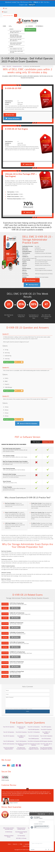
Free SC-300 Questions (21, 741)
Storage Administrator (17, 66)
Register (5, 12)
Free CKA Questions (46, 738)
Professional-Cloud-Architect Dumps (21, 828)
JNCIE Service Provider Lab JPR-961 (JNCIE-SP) (16, 44)
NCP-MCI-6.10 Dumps (21, 838)
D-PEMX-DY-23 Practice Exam (17, 652)
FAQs (21, 844)
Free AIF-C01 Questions (8, 736)
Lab (10, 26)
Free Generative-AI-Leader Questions (34, 744)
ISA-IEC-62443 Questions (9, 744)
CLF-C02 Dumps (21, 835)
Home (4, 26)
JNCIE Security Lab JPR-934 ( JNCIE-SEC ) (16, 40)
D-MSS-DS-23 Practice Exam (17, 613)
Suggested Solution (9, 362)
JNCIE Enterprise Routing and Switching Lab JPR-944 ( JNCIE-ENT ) (16, 36)
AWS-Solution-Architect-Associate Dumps (8, 828)
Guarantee (27, 844)
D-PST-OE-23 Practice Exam (17, 603)
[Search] (15, 15)
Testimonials (39, 26)
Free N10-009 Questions (33, 729)
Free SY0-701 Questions (8, 726)
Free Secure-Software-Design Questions (9, 748)
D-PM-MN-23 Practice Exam (17, 632)
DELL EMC (9, 66)
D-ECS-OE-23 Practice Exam (17, 661)
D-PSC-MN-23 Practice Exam (17, 642)
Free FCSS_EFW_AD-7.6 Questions (46, 744)
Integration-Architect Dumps (8, 836)
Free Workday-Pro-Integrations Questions (34, 748)
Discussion (19, 362)
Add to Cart (10, 115)
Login (5, 8)
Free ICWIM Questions (34, 738)
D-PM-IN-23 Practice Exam (16, 622)
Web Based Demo (33, 284)
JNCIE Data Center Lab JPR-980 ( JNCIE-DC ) (15, 32)
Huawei (11, 46)
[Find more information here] (41, 831)
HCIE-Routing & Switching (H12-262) (16, 52)
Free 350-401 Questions (21, 732)
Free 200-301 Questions (46, 729)
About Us (15, 844)
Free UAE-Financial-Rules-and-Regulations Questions (46, 748)
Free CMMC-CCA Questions (21, 736)
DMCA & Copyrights (27, 846)
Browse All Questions (14, 118)
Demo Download (31, 280)
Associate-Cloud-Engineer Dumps (21, 832)
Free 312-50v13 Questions (46, 736)
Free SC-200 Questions (8, 741)
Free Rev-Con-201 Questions (21, 727)
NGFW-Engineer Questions (46, 741)
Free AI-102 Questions (34, 736)
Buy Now (16, 608)
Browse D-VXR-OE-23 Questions (28, 423)
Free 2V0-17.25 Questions (34, 732)
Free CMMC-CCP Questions (46, 733)
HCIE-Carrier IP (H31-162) (16, 48)
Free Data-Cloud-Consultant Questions (21, 748)
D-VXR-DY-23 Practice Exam (17, 671)
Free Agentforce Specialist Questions (21, 744)
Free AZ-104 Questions (8, 732)
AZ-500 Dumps (8, 831)
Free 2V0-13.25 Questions (34, 726)
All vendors (29, 26)
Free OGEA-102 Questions (34, 741)
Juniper (11, 29)
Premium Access (30, 29)
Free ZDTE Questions (46, 726)
